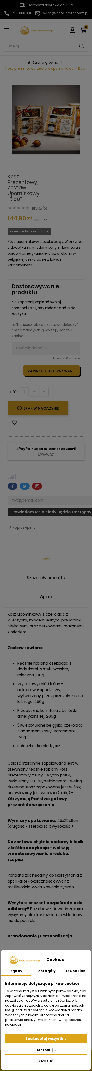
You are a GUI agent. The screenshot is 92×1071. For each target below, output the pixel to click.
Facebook (12, 486)
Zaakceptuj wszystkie (46, 1038)
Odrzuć (46, 1061)
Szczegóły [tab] (46, 970)
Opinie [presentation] (46, 597)
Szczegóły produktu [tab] (46, 578)
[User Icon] (72, 30)
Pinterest (37, 486)
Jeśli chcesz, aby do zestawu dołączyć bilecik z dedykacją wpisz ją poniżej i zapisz (45, 330)
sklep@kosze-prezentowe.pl (65, 13)
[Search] (81, 46)
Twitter (25, 486)
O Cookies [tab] (75, 970)
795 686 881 (21, 13)
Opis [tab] (46, 559)
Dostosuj (44, 1049)
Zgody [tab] (16, 970)
